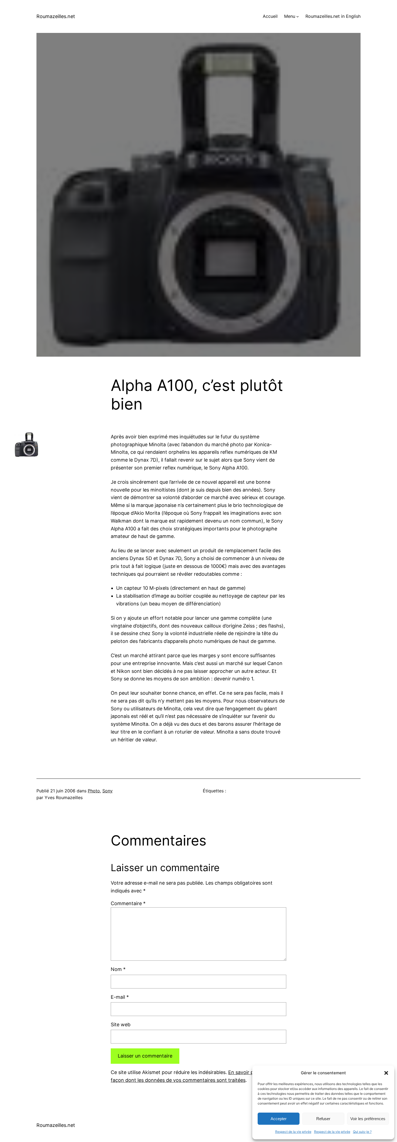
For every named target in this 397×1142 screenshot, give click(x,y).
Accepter (279, 1118)
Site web (120, 1024)
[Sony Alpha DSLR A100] (27, 456)
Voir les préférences (367, 1118)
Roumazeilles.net (55, 16)
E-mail (120, 997)
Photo (94, 790)
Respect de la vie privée (293, 1132)
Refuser (323, 1118)
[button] (386, 1073)
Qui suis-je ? (362, 1132)
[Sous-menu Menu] (297, 16)
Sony (107, 790)
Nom (118, 969)
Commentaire (128, 903)
